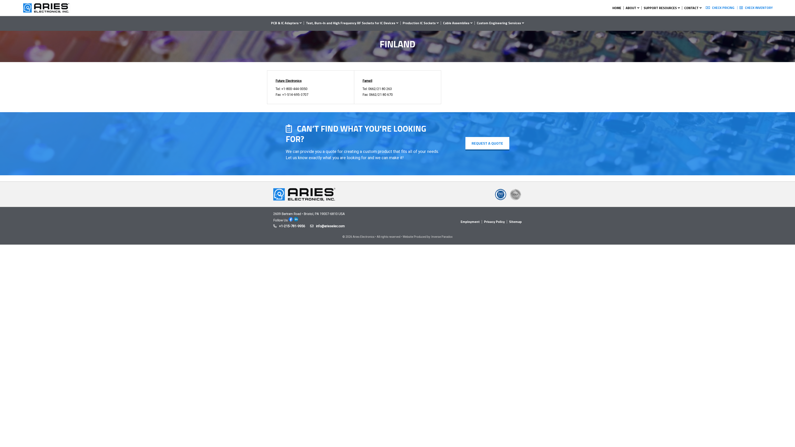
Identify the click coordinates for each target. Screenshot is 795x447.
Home (616, 7)
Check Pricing (723, 7)
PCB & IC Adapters (285, 22)
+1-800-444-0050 (294, 89)
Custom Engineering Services (499, 22)
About (631, 7)
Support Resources (660, 7)
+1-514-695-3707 (295, 95)
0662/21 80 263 (380, 89)
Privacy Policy (494, 221)
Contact (691, 7)
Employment (470, 221)
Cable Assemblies (456, 22)
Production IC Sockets (419, 22)
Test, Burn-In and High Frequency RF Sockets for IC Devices (350, 22)
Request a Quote (487, 143)
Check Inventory (759, 7)
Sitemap (515, 221)
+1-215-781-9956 (292, 226)
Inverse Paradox (442, 236)
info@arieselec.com (330, 226)
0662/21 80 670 (381, 95)
